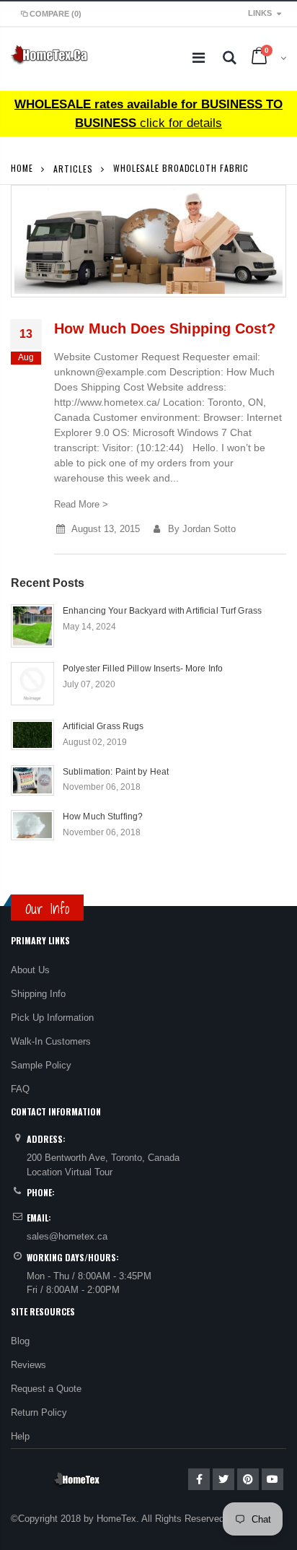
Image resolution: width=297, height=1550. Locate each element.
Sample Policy (41, 1065)
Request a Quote (46, 1388)
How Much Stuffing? (103, 816)
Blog (20, 1341)
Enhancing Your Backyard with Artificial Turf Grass (162, 611)
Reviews (28, 1364)
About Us (30, 970)
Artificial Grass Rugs (103, 726)
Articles (72, 168)
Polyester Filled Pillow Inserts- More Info (143, 668)
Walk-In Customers (51, 1041)
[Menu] (198, 58)
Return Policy (39, 1412)
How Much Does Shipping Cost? (164, 328)
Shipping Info (38, 993)
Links (260, 13)
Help (20, 1436)
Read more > (81, 504)
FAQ (20, 1089)
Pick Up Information (52, 1017)
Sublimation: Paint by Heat (116, 772)
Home (22, 168)
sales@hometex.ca (67, 1236)
